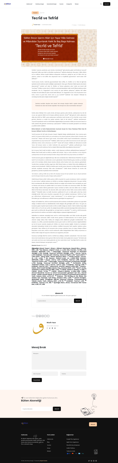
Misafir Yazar (51, 322)
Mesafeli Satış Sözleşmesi (73, 445)
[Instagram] (96, 460)
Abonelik (107, 4)
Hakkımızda (29, 4)
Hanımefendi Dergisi (51, 4)
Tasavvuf (35, 12)
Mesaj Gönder (36, 380)
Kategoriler (69, 4)
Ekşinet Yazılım (43, 460)
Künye (48, 448)
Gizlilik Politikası (71, 448)
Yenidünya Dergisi (39, 4)
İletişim (77, 4)
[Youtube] (94, 460)
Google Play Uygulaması (73, 439)
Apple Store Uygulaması (73, 442)
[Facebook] (89, 460)
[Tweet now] (91, 460)
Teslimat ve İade (71, 451)
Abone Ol (78, 300)
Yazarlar (61, 4)
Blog (48, 442)
